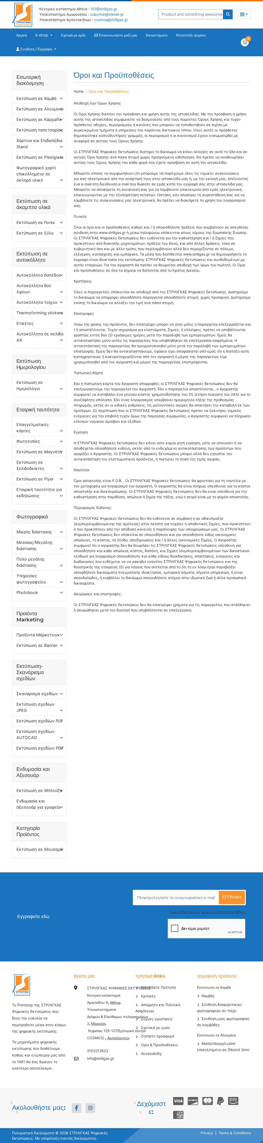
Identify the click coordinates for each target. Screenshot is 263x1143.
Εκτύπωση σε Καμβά (36, 98)
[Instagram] (90, 1108)
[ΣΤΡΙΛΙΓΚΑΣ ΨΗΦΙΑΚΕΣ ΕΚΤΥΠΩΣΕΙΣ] (23, 14)
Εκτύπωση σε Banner (37, 645)
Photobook (27, 592)
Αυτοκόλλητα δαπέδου (38, 275)
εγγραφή (231, 897)
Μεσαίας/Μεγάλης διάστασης (34, 545)
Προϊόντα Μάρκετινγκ (38, 634)
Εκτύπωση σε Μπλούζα (39, 790)
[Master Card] (207, 1101)
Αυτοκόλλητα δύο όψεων (33, 288)
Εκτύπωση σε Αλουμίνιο (40, 108)
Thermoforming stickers (39, 312)
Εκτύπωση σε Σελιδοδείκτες (30, 465)
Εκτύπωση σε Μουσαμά (39, 849)
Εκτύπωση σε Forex (35, 222)
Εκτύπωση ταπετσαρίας (39, 130)
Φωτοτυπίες (28, 441)
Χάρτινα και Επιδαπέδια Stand (39, 143)
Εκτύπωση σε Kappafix (38, 119)
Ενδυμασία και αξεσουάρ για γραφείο (38, 804)
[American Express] (178, 1115)
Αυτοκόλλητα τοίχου (36, 302)
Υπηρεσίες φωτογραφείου (31, 578)
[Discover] (193, 1101)
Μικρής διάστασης (34, 531)
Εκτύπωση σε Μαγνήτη (39, 451)
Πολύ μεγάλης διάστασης (30, 562)
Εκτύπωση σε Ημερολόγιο (29, 385)
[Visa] (178, 1101)
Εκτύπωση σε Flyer (35, 478)
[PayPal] (220, 1101)
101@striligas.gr (103, 9)
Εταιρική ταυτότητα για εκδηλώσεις (39, 492)
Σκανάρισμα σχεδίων (37, 693)
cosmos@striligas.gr (111, 19)
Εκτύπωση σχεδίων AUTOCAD (35, 734)
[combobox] (244, 14)
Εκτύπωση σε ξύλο (35, 232)
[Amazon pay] (233, 1101)
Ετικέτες (25, 323)
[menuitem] (21, 35)
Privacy (207, 1133)
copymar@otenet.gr (107, 14)
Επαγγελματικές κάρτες (32, 427)
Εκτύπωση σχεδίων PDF (40, 748)
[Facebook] (76, 1108)
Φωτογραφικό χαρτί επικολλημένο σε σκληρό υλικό (36, 174)
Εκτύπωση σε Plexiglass (39, 157)
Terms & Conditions (235, 1133)
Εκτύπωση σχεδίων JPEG (35, 707)
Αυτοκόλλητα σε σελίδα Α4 (39, 337)
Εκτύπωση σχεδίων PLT (39, 720)
